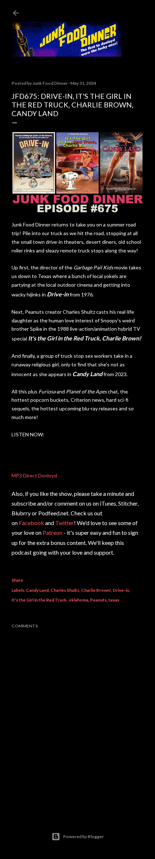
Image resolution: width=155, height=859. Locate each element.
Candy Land (37, 590)
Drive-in (121, 590)
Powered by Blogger (83, 836)
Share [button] (17, 580)
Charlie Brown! (96, 590)
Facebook (31, 522)
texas (113, 600)
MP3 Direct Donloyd (34, 475)
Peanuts (98, 600)
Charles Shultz (64, 590)
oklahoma (78, 600)
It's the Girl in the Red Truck (39, 600)
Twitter (64, 522)
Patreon (52, 532)
